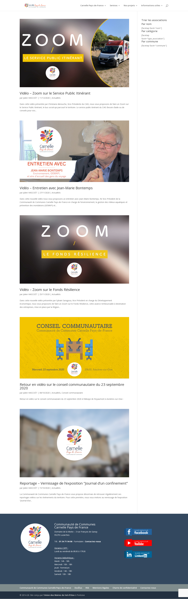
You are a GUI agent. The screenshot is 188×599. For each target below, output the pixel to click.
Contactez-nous (93, 541)
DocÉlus (78, 587)
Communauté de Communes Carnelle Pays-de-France (45, 587)
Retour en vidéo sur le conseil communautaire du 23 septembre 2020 (72, 386)
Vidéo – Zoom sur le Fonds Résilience (50, 289)
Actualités (56, 98)
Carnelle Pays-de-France (91, 6)
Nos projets (129, 6)
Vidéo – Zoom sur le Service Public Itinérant (55, 93)
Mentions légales (101, 587)
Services (113, 6)
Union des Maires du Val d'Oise (59, 595)
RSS (87, 587)
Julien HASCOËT (30, 98)
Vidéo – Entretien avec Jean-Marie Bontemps (56, 187)
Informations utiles (150, 6)
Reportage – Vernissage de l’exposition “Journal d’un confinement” (74, 483)
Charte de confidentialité (125, 587)
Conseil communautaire (72, 392)
